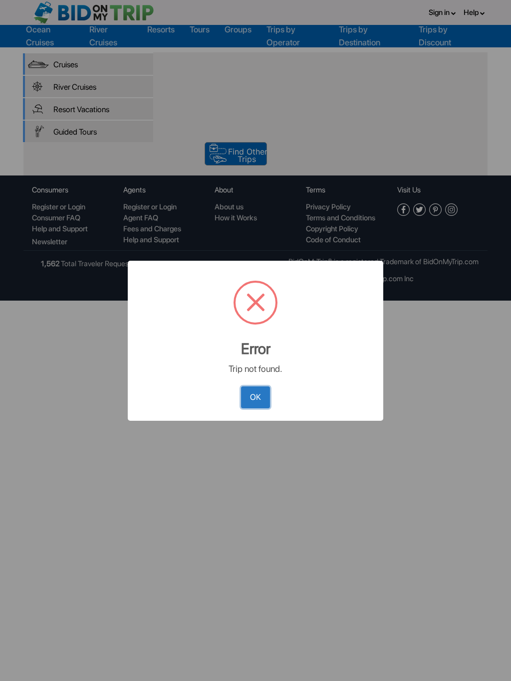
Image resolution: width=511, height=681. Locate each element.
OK (255, 397)
